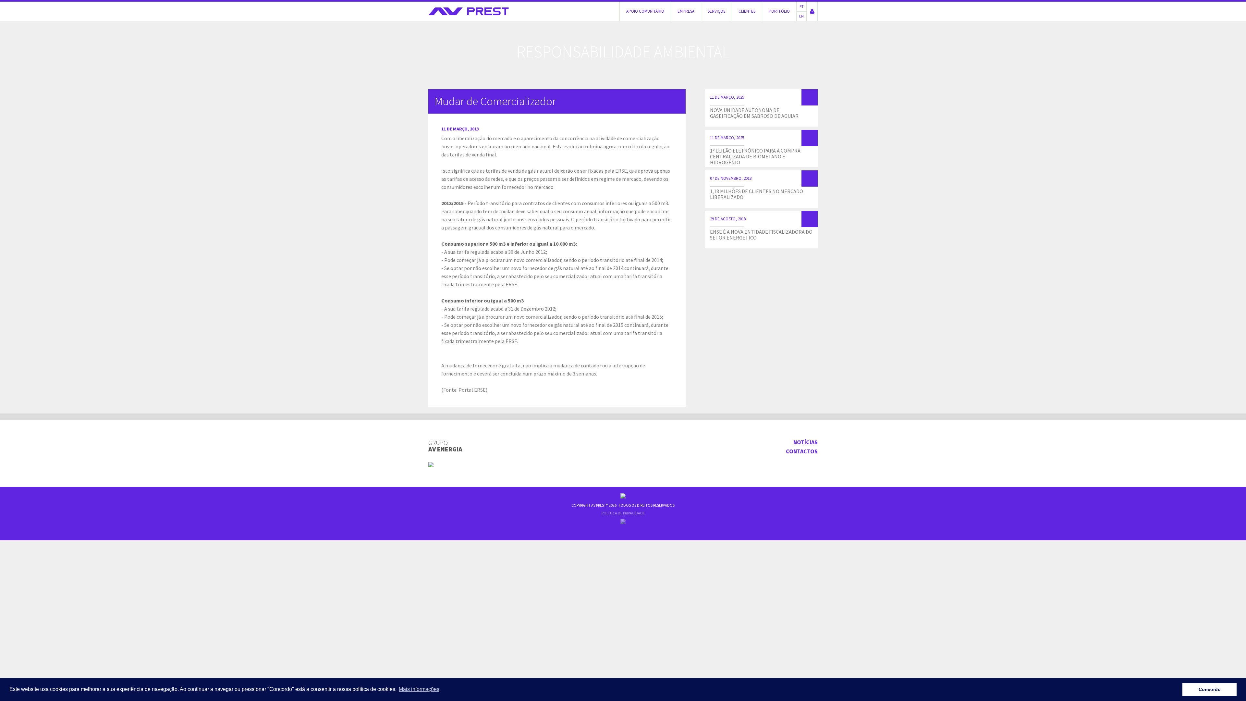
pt (802, 6)
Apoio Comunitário (645, 11)
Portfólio (779, 11)
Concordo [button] (1210, 689)
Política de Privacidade (623, 512)
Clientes (747, 11)
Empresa (686, 11)
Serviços (716, 11)
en (801, 16)
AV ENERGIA (445, 445)
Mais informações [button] (419, 689)
